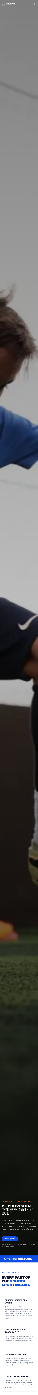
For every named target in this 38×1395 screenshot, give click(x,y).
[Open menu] (34, 4)
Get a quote (10, 1239)
